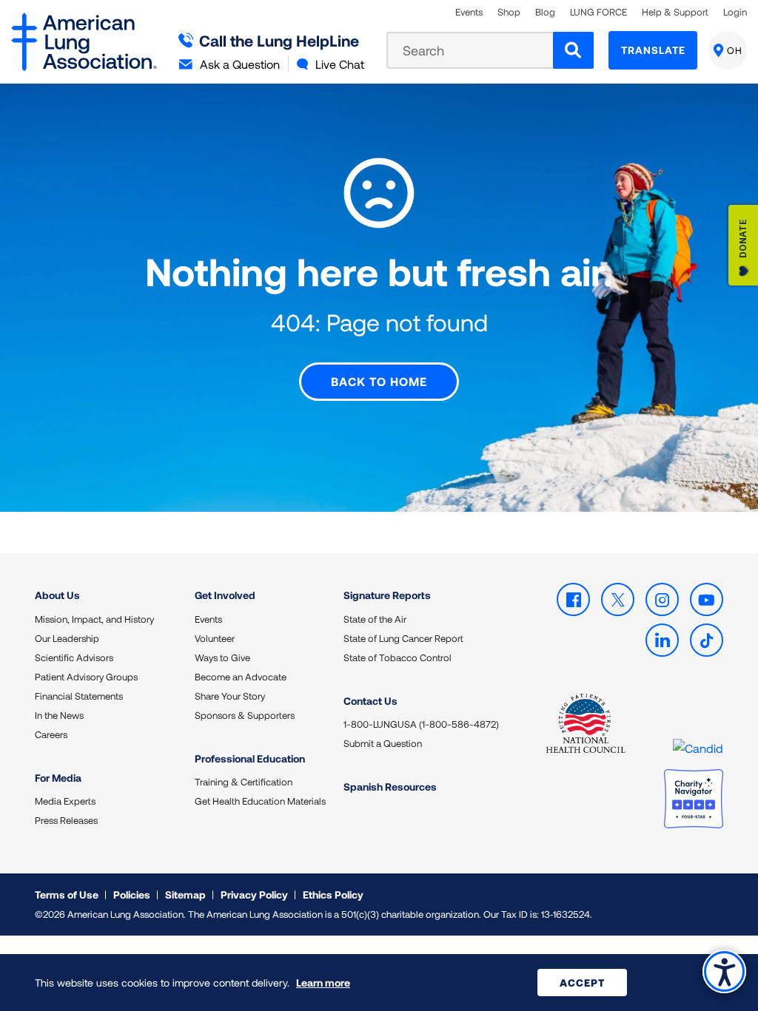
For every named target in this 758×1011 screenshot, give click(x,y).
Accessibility (724, 971)
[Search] (573, 50)
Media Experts (65, 801)
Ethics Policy (333, 894)
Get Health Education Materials (260, 801)
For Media (58, 777)
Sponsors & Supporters (245, 715)
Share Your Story (230, 696)
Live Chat (339, 64)
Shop (508, 12)
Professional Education (250, 758)
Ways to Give (222, 657)
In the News (59, 715)
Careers (51, 734)
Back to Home (379, 381)
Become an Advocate (240, 677)
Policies (131, 894)
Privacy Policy (254, 894)
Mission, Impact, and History (94, 619)
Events (469, 12)
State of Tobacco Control (397, 657)
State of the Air (374, 619)
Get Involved (225, 595)
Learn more (323, 982)
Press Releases (66, 820)
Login (735, 12)
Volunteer (215, 638)
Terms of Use (66, 894)
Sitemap (185, 894)
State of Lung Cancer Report (403, 638)
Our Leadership (67, 638)
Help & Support (675, 12)
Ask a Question (240, 64)
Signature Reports (387, 595)
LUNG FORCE (598, 12)
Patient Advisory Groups (86, 677)
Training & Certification (243, 782)
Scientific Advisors (74, 657)
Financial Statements (79, 696)
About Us (57, 595)
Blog (545, 12)
